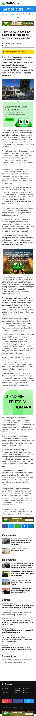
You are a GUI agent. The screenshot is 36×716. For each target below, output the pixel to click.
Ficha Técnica (6, 707)
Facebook (26, 660)
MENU (19, 3)
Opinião (13, 548)
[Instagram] (7, 701)
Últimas (6, 599)
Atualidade (5, 46)
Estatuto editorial (17, 707)
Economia (5, 636)
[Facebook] (18, 701)
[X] (29, 701)
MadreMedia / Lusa (8, 43)
